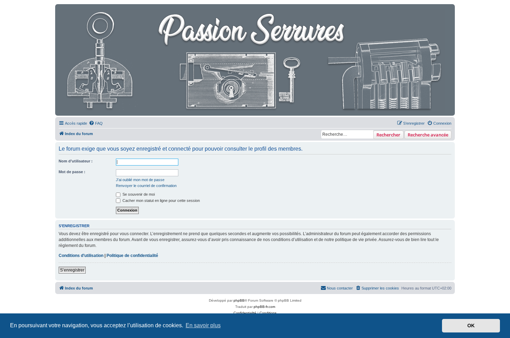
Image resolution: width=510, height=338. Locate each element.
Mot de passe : (72, 172)
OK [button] (471, 325)
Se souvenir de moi (138, 194)
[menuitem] (96, 123)
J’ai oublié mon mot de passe (140, 180)
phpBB (239, 300)
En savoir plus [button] (203, 325)
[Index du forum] (253, 60)
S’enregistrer (72, 270)
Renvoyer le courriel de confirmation (146, 186)
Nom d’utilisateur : (76, 161)
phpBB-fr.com (264, 307)
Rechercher (388, 135)
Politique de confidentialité (132, 255)
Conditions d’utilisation (81, 255)
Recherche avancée (428, 135)
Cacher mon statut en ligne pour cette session (160, 200)
